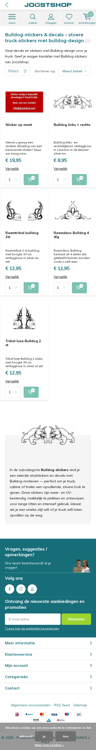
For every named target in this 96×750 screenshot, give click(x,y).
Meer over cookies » (49, 745)
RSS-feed (62, 705)
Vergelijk (12, 169)
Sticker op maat (18, 124)
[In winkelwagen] (31, 179)
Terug (6, 5)
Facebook (9, 589)
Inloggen (51, 22)
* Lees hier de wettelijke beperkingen (32, 628)
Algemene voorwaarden (30, 705)
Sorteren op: (45, 71)
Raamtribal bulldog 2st (21, 235)
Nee (65, 736)
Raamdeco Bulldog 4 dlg (71, 235)
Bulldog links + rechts (72, 124)
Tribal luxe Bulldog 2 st (23, 343)
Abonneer (76, 619)
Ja (44, 736)
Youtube (32, 589)
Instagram (21, 589)
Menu (12, 22)
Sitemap (80, 705)
